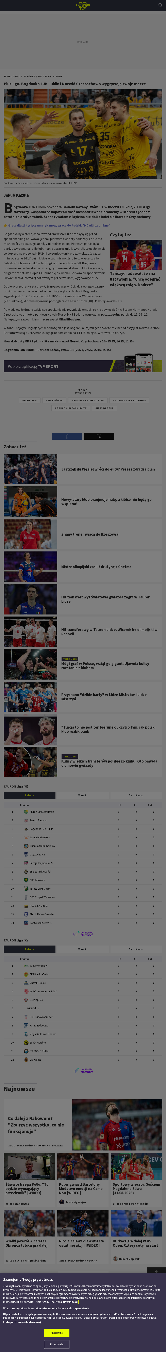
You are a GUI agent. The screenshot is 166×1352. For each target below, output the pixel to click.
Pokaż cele (56, 1344)
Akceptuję (57, 1333)
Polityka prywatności (64, 1302)
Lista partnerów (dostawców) (22, 1322)
